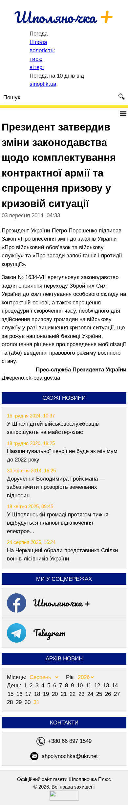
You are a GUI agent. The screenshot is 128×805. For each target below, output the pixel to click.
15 (11, 694)
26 (109, 694)
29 (19, 702)
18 (38, 694)
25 (100, 694)
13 (107, 685)
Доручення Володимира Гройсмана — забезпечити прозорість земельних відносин (56, 487)
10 (80, 685)
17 (29, 694)
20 (55, 694)
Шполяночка (64, 17)
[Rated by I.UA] (64, 799)
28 (10, 702)
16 (20, 694)
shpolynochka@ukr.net (70, 756)
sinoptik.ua (43, 84)
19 (47, 694)
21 (64, 694)
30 (28, 702)
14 (115, 685)
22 (73, 694)
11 (89, 685)
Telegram (49, 633)
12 (98, 685)
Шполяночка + (61, 603)
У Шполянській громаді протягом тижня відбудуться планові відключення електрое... (57, 522)
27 (117, 694)
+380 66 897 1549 (70, 741)
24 (91, 694)
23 (82, 694)
